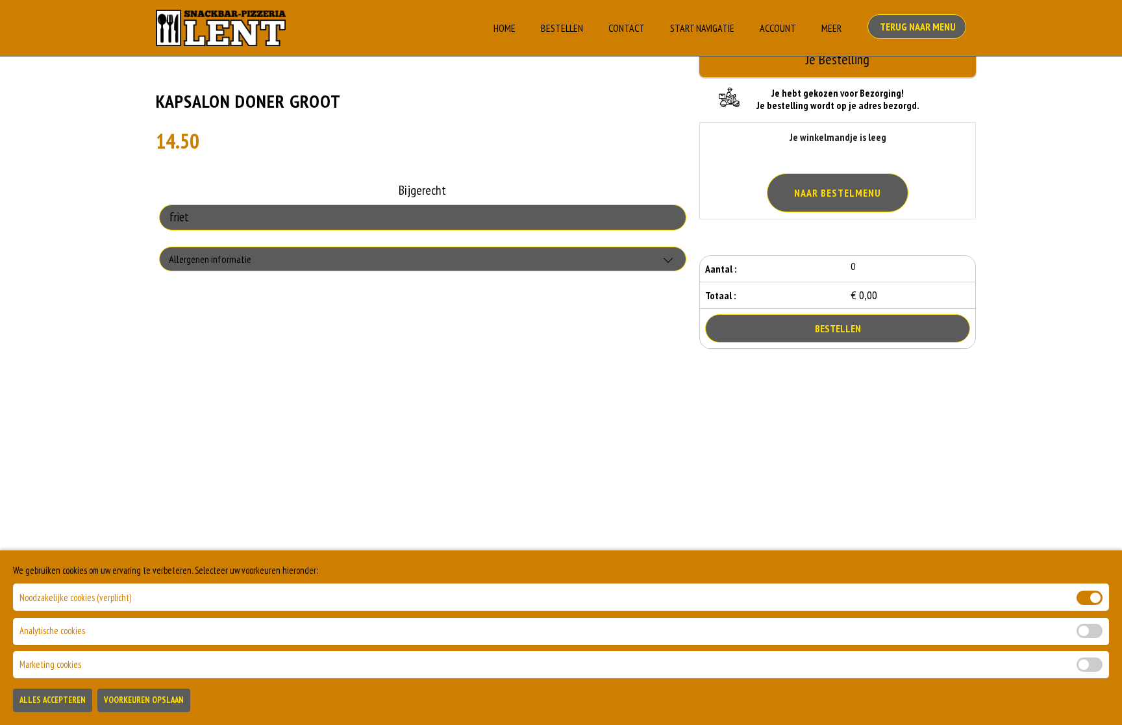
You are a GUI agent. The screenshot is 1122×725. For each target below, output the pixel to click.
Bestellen (562, 27)
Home (504, 27)
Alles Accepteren (52, 700)
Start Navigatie (702, 27)
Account (778, 27)
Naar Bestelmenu (837, 192)
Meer (831, 27)
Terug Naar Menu (917, 26)
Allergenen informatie (210, 258)
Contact (626, 27)
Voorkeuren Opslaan (144, 700)
